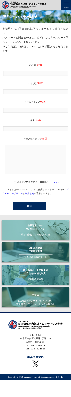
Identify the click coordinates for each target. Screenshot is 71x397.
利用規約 (29, 193)
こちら (54, 182)
